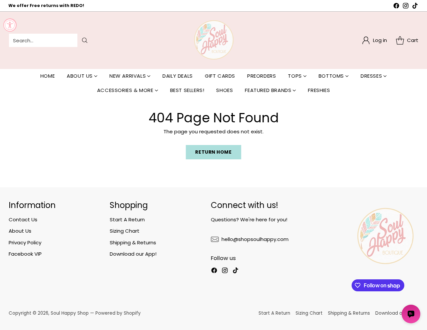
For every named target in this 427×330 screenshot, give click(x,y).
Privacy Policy (25, 242)
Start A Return (127, 219)
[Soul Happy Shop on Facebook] (396, 6)
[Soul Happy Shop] (213, 40)
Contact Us (23, 219)
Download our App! (133, 253)
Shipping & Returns (133, 242)
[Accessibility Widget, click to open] (10, 25)
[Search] (84, 40)
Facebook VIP (25, 253)
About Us (20, 230)
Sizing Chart (124, 230)
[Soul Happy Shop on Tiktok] (415, 6)
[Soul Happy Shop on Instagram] (405, 6)
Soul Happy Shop (70, 313)
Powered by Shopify (118, 313)
